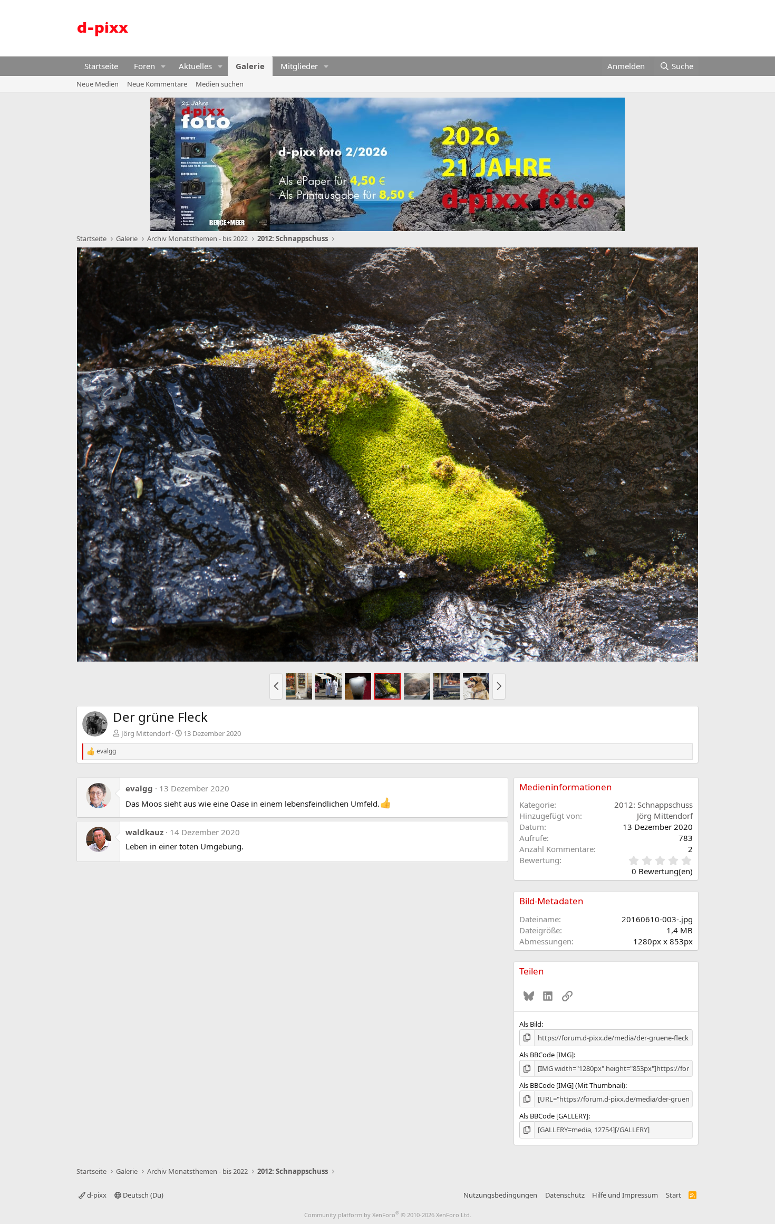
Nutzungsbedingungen (500, 1195)
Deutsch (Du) (142, 1195)
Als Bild (530, 1024)
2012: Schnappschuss (653, 804)
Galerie (250, 66)
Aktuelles (195, 66)
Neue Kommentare (157, 84)
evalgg (139, 788)
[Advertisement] (507, 27)
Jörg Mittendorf (145, 733)
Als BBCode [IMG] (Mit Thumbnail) (572, 1085)
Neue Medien (97, 84)
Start (673, 1195)
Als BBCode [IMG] (546, 1054)
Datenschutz (565, 1195)
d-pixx (95, 1195)
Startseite (101, 66)
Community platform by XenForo (387, 1215)
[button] (163, 66)
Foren (144, 66)
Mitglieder (299, 66)
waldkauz (144, 832)
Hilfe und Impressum (625, 1195)
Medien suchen (220, 84)
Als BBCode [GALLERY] (553, 1116)
